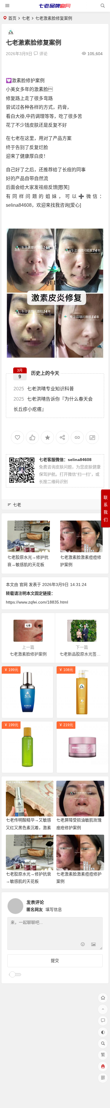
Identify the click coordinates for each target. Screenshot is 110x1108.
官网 (23, 584)
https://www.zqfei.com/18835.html (37, 602)
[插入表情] (83, 945)
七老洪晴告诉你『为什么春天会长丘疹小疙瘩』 (53, 404)
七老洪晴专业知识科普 (43, 388)
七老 (26, 18)
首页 (12, 18)
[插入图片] (93, 945)
